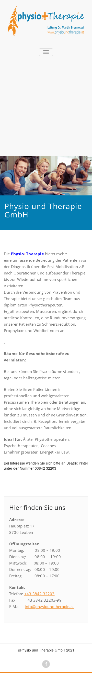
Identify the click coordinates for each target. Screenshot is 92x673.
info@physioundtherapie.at (49, 606)
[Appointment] (46, 21)
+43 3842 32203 (39, 593)
